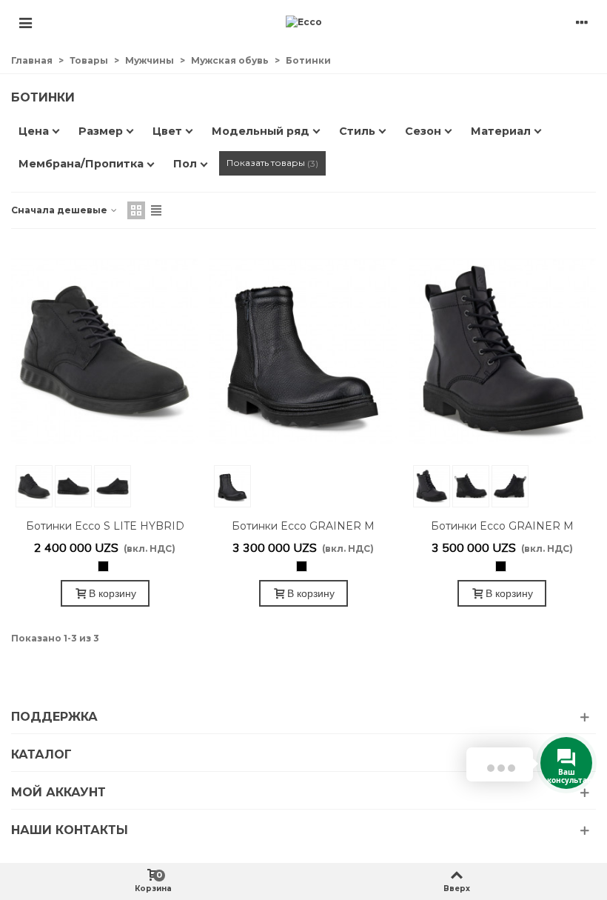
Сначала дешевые (60, 210)
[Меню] (25, 22)
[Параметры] (582, 22)
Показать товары (271, 163)
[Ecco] (303, 23)
